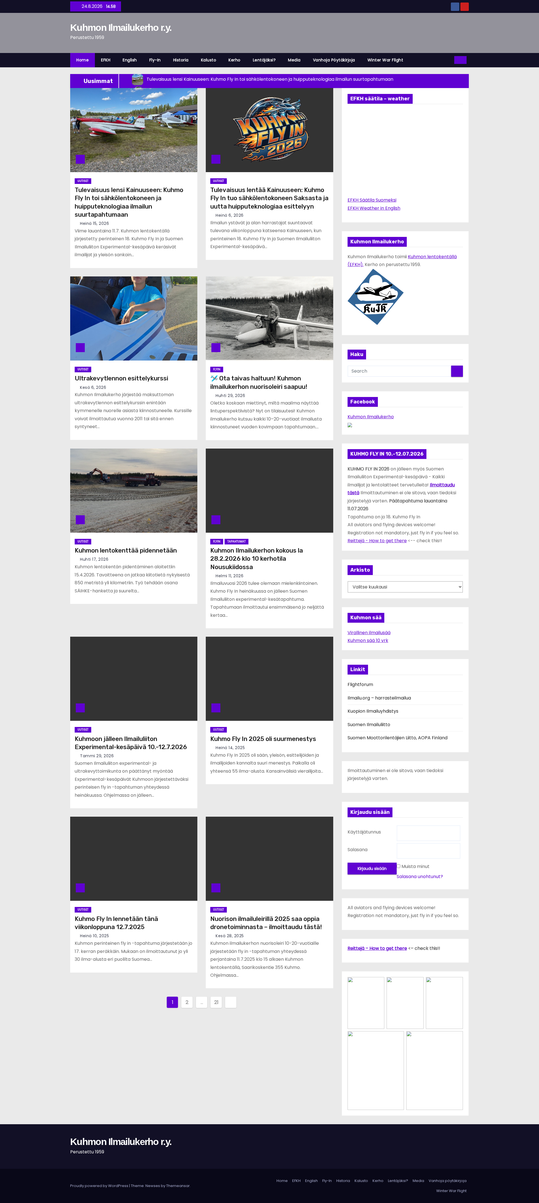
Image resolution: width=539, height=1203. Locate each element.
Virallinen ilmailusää (369, 632)
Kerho (235, 60)
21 (216, 1002)
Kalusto (208, 60)
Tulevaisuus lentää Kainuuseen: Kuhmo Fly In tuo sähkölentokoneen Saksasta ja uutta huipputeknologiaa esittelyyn (269, 198)
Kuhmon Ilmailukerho (371, 417)
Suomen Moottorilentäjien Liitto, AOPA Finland (397, 738)
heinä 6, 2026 (230, 215)
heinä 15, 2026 (94, 223)
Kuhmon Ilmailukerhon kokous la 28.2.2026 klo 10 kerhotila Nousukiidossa (256, 559)
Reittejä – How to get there (377, 948)
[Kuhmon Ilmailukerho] (350, 424)
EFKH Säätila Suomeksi (372, 200)
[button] (448, 60)
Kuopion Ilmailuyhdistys (373, 711)
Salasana (357, 849)
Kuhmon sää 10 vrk (368, 640)
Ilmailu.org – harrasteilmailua (379, 698)
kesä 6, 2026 (93, 387)
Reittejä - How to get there (377, 540)
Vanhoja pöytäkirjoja (334, 60)
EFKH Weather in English (374, 208)
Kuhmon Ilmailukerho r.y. (120, 27)
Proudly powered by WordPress (99, 1185)
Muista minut (415, 866)
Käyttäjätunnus (364, 832)
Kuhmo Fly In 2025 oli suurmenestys (263, 739)
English (130, 60)
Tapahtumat (236, 541)
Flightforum (360, 684)
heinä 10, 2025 (94, 936)
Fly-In (155, 60)
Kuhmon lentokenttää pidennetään (126, 550)
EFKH (105, 60)
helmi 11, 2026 (229, 576)
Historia (181, 60)
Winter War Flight (385, 60)
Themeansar (178, 1185)
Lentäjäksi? (264, 60)
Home (82, 60)
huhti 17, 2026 (94, 559)
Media (294, 60)
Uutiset (82, 181)
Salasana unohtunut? (420, 876)
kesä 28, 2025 (230, 936)
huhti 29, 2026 (230, 395)
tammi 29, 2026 (97, 756)
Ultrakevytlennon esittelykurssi (121, 378)
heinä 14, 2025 (230, 748)
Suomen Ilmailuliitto (369, 724)
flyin (216, 369)
